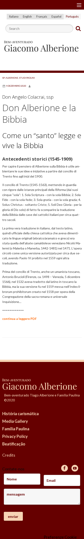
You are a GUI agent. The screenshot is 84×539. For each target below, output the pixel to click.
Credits (8, 455)
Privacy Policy (15, 436)
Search (78, 28)
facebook (64, 468)
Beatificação (13, 443)
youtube (74, 468)
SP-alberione (10, 77)
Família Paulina (15, 428)
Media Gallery (15, 421)
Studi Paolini (27, 77)
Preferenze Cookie (60, 537)
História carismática (20, 413)
